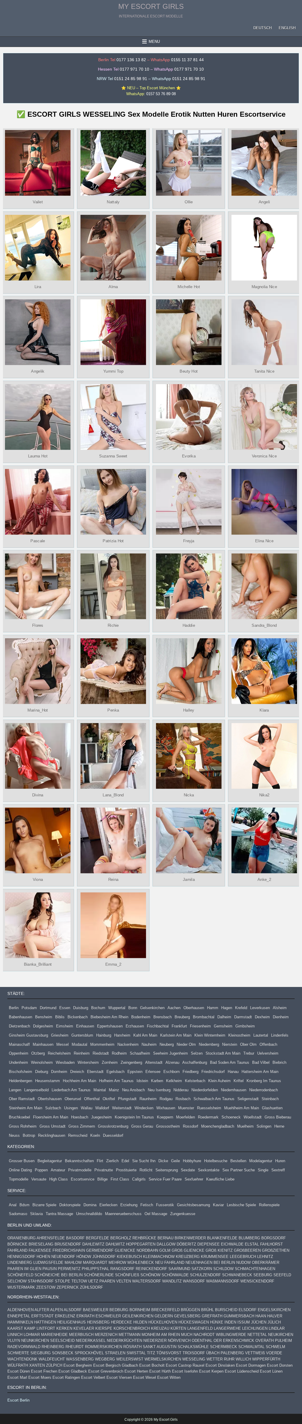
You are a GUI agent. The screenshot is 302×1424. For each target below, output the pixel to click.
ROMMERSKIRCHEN (103, 1347)
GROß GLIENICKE (188, 1250)
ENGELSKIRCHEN (274, 1310)
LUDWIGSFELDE (48, 1262)
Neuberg (167, 1044)
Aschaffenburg (194, 1062)
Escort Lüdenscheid (242, 1371)
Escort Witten (168, 1377)
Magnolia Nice (264, 286)
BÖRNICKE (17, 1244)
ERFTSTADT (42, 1316)
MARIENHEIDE (54, 1334)
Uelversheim (267, 1053)
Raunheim (148, 1099)
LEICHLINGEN (254, 1328)
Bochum (98, 1008)
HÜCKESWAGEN (193, 1322)
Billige (102, 1179)
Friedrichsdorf (213, 1071)
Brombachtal (203, 1017)
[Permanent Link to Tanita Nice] (264, 332)
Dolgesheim (43, 1026)
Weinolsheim (42, 1062)
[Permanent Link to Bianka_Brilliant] (37, 925)
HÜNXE (216, 1322)
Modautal (79, 1044)
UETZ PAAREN (101, 1281)
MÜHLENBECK (140, 1262)
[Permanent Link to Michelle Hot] (188, 247)
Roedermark (208, 1117)
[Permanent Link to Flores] (37, 586)
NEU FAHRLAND (169, 1262)
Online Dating (20, 1170)
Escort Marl (17, 1377)
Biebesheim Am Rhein (109, 1017)
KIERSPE (103, 1328)
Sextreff (278, 1170)
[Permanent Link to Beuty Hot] (188, 332)
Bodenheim (140, 1017)
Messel (62, 1044)
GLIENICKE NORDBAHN (136, 1250)
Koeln (95, 1135)
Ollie (189, 201)
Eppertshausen (110, 1026)
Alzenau (172, 1062)
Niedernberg (209, 1044)
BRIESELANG (41, 1244)
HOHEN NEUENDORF (56, 1256)
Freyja (188, 540)
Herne (279, 1126)
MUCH (186, 1334)
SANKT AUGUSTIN (159, 1347)
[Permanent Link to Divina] (37, 755)
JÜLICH (274, 1322)
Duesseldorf (113, 1135)
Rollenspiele (269, 1205)
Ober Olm (248, 1044)
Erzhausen (135, 1026)
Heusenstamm (47, 1081)
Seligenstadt (248, 1099)
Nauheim (149, 1044)
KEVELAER (83, 1328)
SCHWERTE (18, 1353)
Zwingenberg (131, 1062)
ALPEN (56, 1310)
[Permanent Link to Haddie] (188, 586)
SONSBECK (62, 1353)
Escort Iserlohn (185, 1371)
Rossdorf (190, 1126)
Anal (13, 1205)
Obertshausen (50, 1099)
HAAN (260, 1316)
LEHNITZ (265, 1256)
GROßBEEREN (247, 1250)
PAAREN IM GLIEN (24, 1269)
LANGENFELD (200, 1328)
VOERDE (274, 1353)
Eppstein (134, 1071)
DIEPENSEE (208, 1244)
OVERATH (264, 1340)
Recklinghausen (51, 1135)
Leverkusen (260, 1008)
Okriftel (109, 1099)
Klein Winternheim (209, 1035)
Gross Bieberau (278, 1117)
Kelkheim (174, 1081)
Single (263, 1170)
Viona (38, 879)
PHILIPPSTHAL (95, 1269)
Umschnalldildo (89, 1214)
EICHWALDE (232, 1244)
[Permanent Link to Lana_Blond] (113, 755)
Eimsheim (64, 1026)
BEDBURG (118, 1310)
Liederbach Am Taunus (71, 1090)
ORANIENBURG (21, 1238)
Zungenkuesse (182, 1214)
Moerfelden (185, 1117)
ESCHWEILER (108, 1316)
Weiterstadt (122, 1108)
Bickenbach (78, 1017)
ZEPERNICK (68, 1287)
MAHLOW (73, 1262)
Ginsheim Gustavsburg (28, 1035)
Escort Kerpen (211, 1371)
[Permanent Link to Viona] (37, 840)
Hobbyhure (192, 1161)
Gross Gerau (142, 1126)
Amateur (58, 1170)
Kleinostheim (239, 1035)
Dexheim (262, 1017)
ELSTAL (252, 1244)
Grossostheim (168, 1126)
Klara (264, 710)
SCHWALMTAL (251, 1347)
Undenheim (18, 1062)
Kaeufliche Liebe (220, 1179)
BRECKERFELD (165, 1310)
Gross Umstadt (52, 1126)
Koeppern (165, 1117)
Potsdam (29, 1008)
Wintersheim (88, 1062)
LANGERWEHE (227, 1328)
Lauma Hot (37, 456)
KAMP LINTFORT (39, 1328)
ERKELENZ (65, 1316)
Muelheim (245, 1126)
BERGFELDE (97, 1238)
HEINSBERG (98, 1322)
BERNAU (165, 1238)
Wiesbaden (65, 1062)
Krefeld (241, 1008)
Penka (113, 710)
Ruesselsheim (209, 1108)
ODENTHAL (202, 1340)
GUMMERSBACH (239, 1316)
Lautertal (260, 1035)
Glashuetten (272, 1108)
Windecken (143, 1108)
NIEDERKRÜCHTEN (124, 1340)
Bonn (132, 1008)
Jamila (189, 879)
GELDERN (164, 1316)
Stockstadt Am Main (223, 1053)
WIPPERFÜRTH (266, 1359)
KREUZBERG (188, 1256)
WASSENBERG (80, 1359)
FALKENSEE (40, 1250)
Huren (280, 1161)
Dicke (163, 1161)
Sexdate (188, 1170)
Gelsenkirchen (152, 1008)
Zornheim (110, 1062)
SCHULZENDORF (205, 1275)
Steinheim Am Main (25, 1108)
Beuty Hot (189, 371)
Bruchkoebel (19, 1117)
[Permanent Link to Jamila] (188, 840)
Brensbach (162, 1017)
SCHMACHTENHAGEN (255, 1269)
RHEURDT (74, 1347)
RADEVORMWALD (23, 1347)
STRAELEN (115, 1353)
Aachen (174, 1008)
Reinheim (82, 1053)
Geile (175, 1161)
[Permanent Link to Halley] (188, 671)
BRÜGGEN (190, 1310)
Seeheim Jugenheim (170, 1053)
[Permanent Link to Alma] (113, 247)
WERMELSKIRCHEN (163, 1359)
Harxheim (122, 1035)
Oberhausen (193, 1008)
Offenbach (268, 1044)
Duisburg (80, 1008)
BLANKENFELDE (222, 1238)
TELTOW (79, 1281)
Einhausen (85, 1026)
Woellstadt (253, 1117)
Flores (37, 625)
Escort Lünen (271, 1371)
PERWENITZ (69, 1269)
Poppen (41, 1170)
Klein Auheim (219, 1081)
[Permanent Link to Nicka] (188, 755)
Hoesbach (79, 1117)
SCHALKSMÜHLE (193, 1347)
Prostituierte (126, 1170)
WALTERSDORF (146, 1281)
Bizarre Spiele (44, 1205)
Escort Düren (18, 1371)
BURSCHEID (226, 1310)
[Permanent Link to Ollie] (188, 163)
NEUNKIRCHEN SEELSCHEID (48, 1340)
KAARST (15, 1328)
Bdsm (24, 1205)
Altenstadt (154, 1062)
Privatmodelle (79, 1170)
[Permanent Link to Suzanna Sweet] (113, 417)
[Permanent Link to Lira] (37, 247)
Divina (37, 794)
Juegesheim (101, 1117)
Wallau (86, 1108)
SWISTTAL (136, 1353)
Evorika (189, 456)
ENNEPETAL (18, 1316)
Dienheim (281, 1017)
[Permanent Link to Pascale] (37, 502)
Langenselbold (36, 1090)
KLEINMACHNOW (159, 1256)
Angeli (264, 201)
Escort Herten (136, 1371)
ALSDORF (73, 1310)
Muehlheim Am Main (241, 1108)
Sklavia (36, 1214)
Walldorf (102, 1108)
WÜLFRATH (17, 1365)
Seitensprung (166, 1170)
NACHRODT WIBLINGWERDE (219, 1334)
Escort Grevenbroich (105, 1371)
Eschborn (171, 1071)
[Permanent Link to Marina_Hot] (37, 671)
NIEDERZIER (155, 1340)
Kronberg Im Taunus (264, 1081)
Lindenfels (279, 1035)
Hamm (212, 1008)
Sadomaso (18, 1214)
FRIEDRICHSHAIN (68, 1250)
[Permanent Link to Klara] (264, 671)
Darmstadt (243, 1017)
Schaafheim (140, 1053)
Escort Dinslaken (220, 1365)
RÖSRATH (132, 1347)
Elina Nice (264, 540)
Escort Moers (39, 1377)
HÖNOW (83, 1256)
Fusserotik (165, 1205)
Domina (89, 1205)
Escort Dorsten (280, 1365)
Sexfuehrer (194, 1179)
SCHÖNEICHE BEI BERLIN (59, 1275)
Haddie (189, 625)
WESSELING (193, 1359)
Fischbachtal (158, 1026)
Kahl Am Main (145, 1035)
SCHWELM (275, 1347)
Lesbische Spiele (241, 1205)
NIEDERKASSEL (91, 1340)
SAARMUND (179, 1269)
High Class (58, 1179)
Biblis (60, 1017)
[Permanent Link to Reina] (113, 840)
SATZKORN (201, 1269)
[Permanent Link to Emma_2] (113, 925)
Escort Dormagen (251, 1365)
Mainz (114, 1090)
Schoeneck (231, 1117)
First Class (120, 1179)
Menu (154, 41)
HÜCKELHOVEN (162, 1322)
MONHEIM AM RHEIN (161, 1334)
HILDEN (140, 1322)
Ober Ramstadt (22, 1099)
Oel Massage (156, 1214)
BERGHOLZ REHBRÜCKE (133, 1238)
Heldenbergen (20, 1081)
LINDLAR (277, 1328)
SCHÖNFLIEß (127, 1275)
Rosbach (183, 1099)
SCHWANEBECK (237, 1275)
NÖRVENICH (179, 1340)
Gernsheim (223, 1026)
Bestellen (238, 1161)
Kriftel (239, 1081)
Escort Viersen (119, 1377)
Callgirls (139, 1179)
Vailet (38, 201)
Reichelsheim (59, 1053)
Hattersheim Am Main (260, 1071)
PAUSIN (49, 1269)
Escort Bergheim (77, 1365)
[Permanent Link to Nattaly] (113, 163)
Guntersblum (82, 1035)
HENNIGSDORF (21, 1256)
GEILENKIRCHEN (137, 1316)
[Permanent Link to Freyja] (188, 502)
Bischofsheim (20, 1071)
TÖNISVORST (168, 1353)
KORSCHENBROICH (132, 1328)
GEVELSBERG (187, 1316)
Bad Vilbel (261, 1062)
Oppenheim (18, 1053)
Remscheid (77, 1135)
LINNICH (14, 1334)
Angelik (38, 371)
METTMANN (129, 1334)
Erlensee (152, 1071)
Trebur (248, 1053)
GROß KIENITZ (219, 1250)
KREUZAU (160, 1328)
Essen (64, 1008)
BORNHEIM (139, 1310)
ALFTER (42, 1310)
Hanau (233, 1071)
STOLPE (62, 1281)
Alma (113, 286)
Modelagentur (260, 1161)
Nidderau (180, 1090)
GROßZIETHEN (275, 1250)
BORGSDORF (273, 1238)
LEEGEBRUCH (243, 1256)
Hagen (226, 1008)
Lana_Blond (113, 794)
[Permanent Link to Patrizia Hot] (113, 502)
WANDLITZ (172, 1281)
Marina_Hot (37, 710)
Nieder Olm (186, 1044)
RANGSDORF (122, 1269)
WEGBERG (105, 1359)
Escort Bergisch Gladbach (115, 1365)
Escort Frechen (44, 1371)
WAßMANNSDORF (222, 1281)
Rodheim (119, 1053)
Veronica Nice (264, 456)
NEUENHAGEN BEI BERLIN (210, 1262)
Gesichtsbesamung (193, 1205)
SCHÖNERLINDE (99, 1275)
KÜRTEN (178, 1328)
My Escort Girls (151, 6)
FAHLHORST (271, 1244)
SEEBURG (262, 1275)
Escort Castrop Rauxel (185, 1365)
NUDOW (243, 1262)
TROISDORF (194, 1353)
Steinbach (270, 1099)
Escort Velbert (93, 1377)
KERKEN (64, 1328)
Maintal (99, 1090)
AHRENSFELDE (51, 1238)
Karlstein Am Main (175, 1035)
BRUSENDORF (68, 1244)
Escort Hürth (160, 1371)
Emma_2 (113, 964)
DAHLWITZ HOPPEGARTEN (130, 1244)
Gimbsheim (245, 1026)
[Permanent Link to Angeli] (264, 163)
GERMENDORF (100, 1250)
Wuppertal (116, 1008)
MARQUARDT (95, 1262)
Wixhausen (165, 1108)
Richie (113, 625)
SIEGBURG (40, 1353)
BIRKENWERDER (190, 1238)
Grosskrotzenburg (113, 1126)
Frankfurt (179, 1026)
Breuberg (182, 1017)
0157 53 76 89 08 (161, 94)
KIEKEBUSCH (129, 1256)
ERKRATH (85, 1316)
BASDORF (75, 1238)
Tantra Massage (59, 1214)
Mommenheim (102, 1044)
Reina (113, 879)
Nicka (189, 794)
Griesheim (59, 1035)
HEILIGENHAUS (71, 1322)
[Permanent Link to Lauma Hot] (37, 417)
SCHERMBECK (223, 1347)
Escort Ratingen (66, 1377)
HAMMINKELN (20, 1322)
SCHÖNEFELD (20, 1275)
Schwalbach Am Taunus (213, 1099)
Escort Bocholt (152, 1365)
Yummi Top (113, 371)
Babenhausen (20, 1017)
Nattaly (113, 201)
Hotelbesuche (215, 1161)
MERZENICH (106, 1334)
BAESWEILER (95, 1310)
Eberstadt (95, 1071)
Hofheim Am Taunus (116, 1081)
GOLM (164, 1250)
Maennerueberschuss (123, 1214)
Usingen (71, 1108)
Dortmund (48, 1008)
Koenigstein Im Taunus (134, 1117)
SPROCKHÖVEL (89, 1353)
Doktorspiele (70, 1205)
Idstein (142, 1081)
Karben (157, 1081)
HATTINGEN (45, 1322)
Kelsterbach (195, 1081)
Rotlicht (145, 1170)
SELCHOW (17, 1281)
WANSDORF (194, 1281)
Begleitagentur (49, 1161)
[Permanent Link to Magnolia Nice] (264, 247)
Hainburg (103, 1035)
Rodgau (166, 1099)
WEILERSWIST (129, 1359)
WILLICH (243, 1359)
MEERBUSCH (81, 1334)
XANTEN (37, 1365)
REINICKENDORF (151, 1269)
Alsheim (280, 1008)
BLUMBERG (249, 1238)
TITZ (151, 1353)
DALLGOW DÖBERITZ (176, 1244)
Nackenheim (128, 1044)
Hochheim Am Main (79, 1081)
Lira (38, 286)
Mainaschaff (19, 1044)
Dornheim (59, 1071)
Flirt (100, 1161)
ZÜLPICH (54, 1365)
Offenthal (92, 1099)
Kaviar (218, 1205)
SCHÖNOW (150, 1275)
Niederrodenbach (263, 1090)
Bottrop (29, 1135)
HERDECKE (121, 1322)
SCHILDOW (223, 1269)
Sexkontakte (208, 1170)
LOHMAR (32, 1334)
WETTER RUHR (220, 1359)
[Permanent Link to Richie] (113, 586)
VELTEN (123, 1281)
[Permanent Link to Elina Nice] (264, 502)
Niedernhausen (233, 1090)
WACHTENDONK (22, 1359)
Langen (15, 1090)
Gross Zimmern (81, 1126)
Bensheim (43, 1017)
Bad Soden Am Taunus (229, 1062)
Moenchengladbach (217, 1126)
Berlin (14, 1008)
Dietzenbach (19, 1026)
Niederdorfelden (204, 1090)
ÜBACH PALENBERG (225, 1353)
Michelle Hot (189, 286)
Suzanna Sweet (113, 456)
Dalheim (224, 1017)
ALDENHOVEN (20, 1310)
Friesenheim (200, 1026)
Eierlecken (108, 1205)
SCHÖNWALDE (175, 1275)
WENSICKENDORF (257, 1281)
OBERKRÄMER (265, 1262)
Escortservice (82, 1179)
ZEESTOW (45, 1287)
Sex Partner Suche (238, 1170)
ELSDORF (248, 1310)
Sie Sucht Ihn (143, 1161)
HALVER (274, 1316)
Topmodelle (18, 1179)
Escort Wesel (144, 1377)
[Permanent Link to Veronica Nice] (264, 417)
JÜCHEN (258, 1322)
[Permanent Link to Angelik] (37, 332)
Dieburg (41, 1071)
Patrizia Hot (113, 540)
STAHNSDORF (41, 1281)
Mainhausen (43, 1044)
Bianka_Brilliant (38, 964)
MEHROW (117, 1262)
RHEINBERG (53, 1347)
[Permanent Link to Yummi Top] (113, 332)
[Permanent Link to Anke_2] (264, 840)
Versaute (38, 1179)
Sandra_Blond (264, 625)
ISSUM (243, 1322)
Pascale (37, 540)
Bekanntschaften (79, 1161)
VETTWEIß (255, 1353)
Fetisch (146, 1205)
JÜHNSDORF (104, 1256)
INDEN (230, 1322)
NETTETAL (257, 1334)
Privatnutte (103, 1170)
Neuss (14, 1135)
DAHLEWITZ (93, 1244)
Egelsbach (115, 1071)
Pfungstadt (127, 1099)
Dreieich (77, 1071)
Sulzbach (53, 1108)
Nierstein (229, 1044)
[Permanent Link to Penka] (113, 671)
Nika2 (264, 794)
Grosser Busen (22, 1161)
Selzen (197, 1053)
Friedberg (190, 1071)
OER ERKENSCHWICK (234, 1340)
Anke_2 (264, 879)
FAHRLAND (17, 1250)
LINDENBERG (19, 1262)
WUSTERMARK (21, 1287)
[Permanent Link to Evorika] (188, 417)
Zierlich (112, 1161)
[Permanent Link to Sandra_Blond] (264, 586)
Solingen (264, 1126)
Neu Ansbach (133, 1090)
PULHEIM (283, 1340)
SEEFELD (282, 1275)
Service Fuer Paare (165, 1179)
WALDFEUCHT (52, 1359)
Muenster (186, 1108)
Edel (125, 1161)
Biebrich (279, 1062)
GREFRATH (212, 1316)
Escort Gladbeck (72, 1371)
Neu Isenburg (159, 1090)
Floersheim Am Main (50, 1117)
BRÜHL (207, 1310)
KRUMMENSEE (215, 1256)
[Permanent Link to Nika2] (264, 755)
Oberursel (73, 1099)
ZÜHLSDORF (91, 1287)
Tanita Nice (264, 371)
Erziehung (128, 1205)
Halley (188, 710)
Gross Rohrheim (23, 1126)
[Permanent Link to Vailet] (37, 163)
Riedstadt (101, 1053)
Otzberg (38, 1053)
